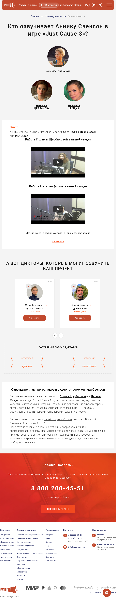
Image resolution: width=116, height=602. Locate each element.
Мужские (27, 358)
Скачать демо (34, 312)
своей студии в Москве (58, 419)
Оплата (49, 542)
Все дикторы (5, 535)
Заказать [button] (34, 318)
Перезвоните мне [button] (58, 509)
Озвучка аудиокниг (25, 546)
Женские (89, 358)
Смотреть (58, 241)
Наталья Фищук (19, 135)
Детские (27, 366)
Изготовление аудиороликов (30, 535)
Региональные (6, 553)
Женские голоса (7, 542)
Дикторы (32, 5)
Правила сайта (52, 553)
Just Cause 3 (46, 131)
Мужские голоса (7, 538)
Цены (48, 538)
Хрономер (21, 564)
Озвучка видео (23, 550)
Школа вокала (23, 568)
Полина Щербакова (82, 131)
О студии (49, 535)
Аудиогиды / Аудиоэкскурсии (30, 553)
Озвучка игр (22, 557)
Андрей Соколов (80, 305)
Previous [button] (55, 335)
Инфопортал (66, 5)
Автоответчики (24, 542)
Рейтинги (21, 575)
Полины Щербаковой (73, 396)
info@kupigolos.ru (58, 497)
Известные (89, 366)
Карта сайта (51, 561)
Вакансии (50, 550)
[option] (34, 303)
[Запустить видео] (58, 162)
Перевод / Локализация (27, 561)
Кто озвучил (5, 561)
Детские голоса (7, 546)
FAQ (47, 546)
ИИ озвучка (22, 572)
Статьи (77, 5)
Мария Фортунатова (34, 305)
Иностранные (6, 557)
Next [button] (61, 335)
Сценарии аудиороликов (27, 538)
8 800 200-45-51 (58, 488)
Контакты (50, 557)
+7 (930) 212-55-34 (75, 538)
